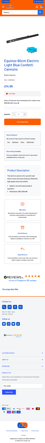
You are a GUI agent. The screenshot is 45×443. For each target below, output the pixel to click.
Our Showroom (39, 1)
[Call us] (4, 307)
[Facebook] (4, 324)
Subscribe (9, 392)
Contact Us (7, 1)
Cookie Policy (24, 430)
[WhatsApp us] (20, 307)
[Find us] (15, 307)
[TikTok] (18, 324)
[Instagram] (8, 324)
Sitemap (23, 435)
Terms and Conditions (11, 430)
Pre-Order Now (22, 122)
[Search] (40, 12)
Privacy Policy (35, 430)
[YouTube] (13, 324)
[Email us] (10, 307)
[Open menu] (3, 7)
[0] (41, 6)
